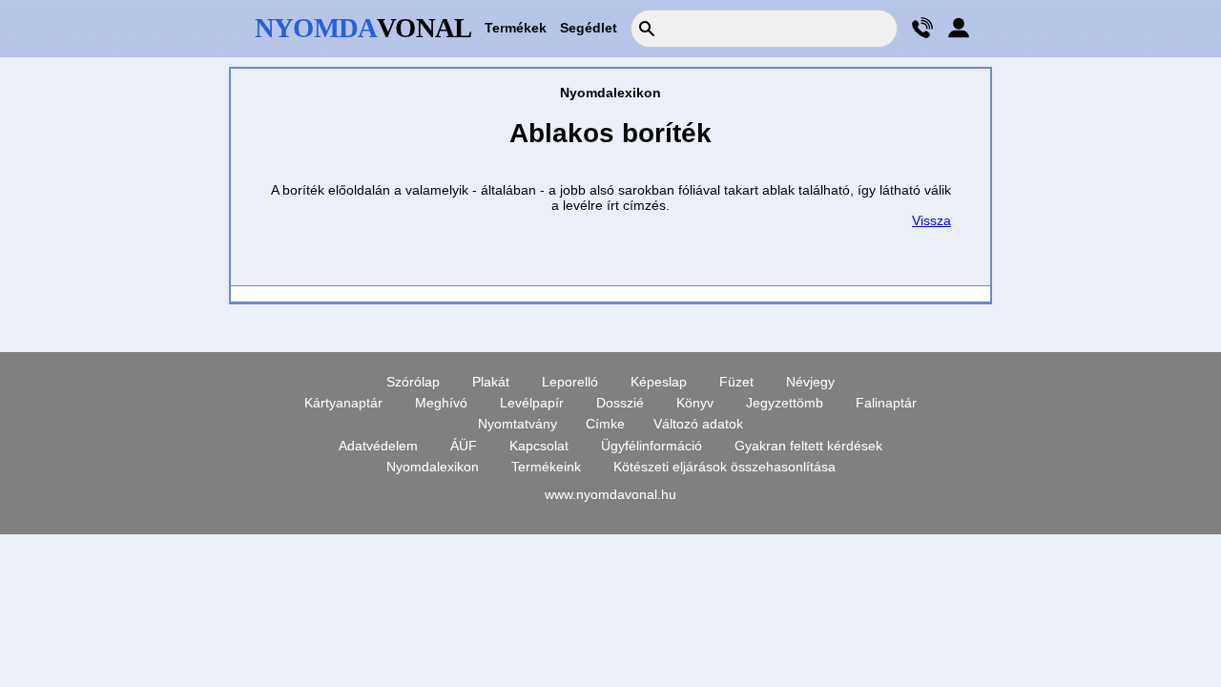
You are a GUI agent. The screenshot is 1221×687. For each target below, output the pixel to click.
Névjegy (810, 381)
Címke (605, 423)
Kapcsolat (539, 445)
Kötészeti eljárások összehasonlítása (724, 466)
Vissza (931, 220)
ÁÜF (463, 445)
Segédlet (588, 27)
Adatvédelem (378, 445)
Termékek (516, 27)
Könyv (695, 402)
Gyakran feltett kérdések (808, 445)
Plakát (490, 381)
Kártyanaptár (343, 402)
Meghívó (441, 402)
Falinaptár (886, 402)
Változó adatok (698, 423)
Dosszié (620, 402)
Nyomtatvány (517, 423)
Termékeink (546, 466)
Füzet (736, 381)
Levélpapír (532, 402)
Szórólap (413, 381)
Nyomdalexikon (432, 466)
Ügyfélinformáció (651, 445)
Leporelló (570, 381)
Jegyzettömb (784, 402)
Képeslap (659, 381)
